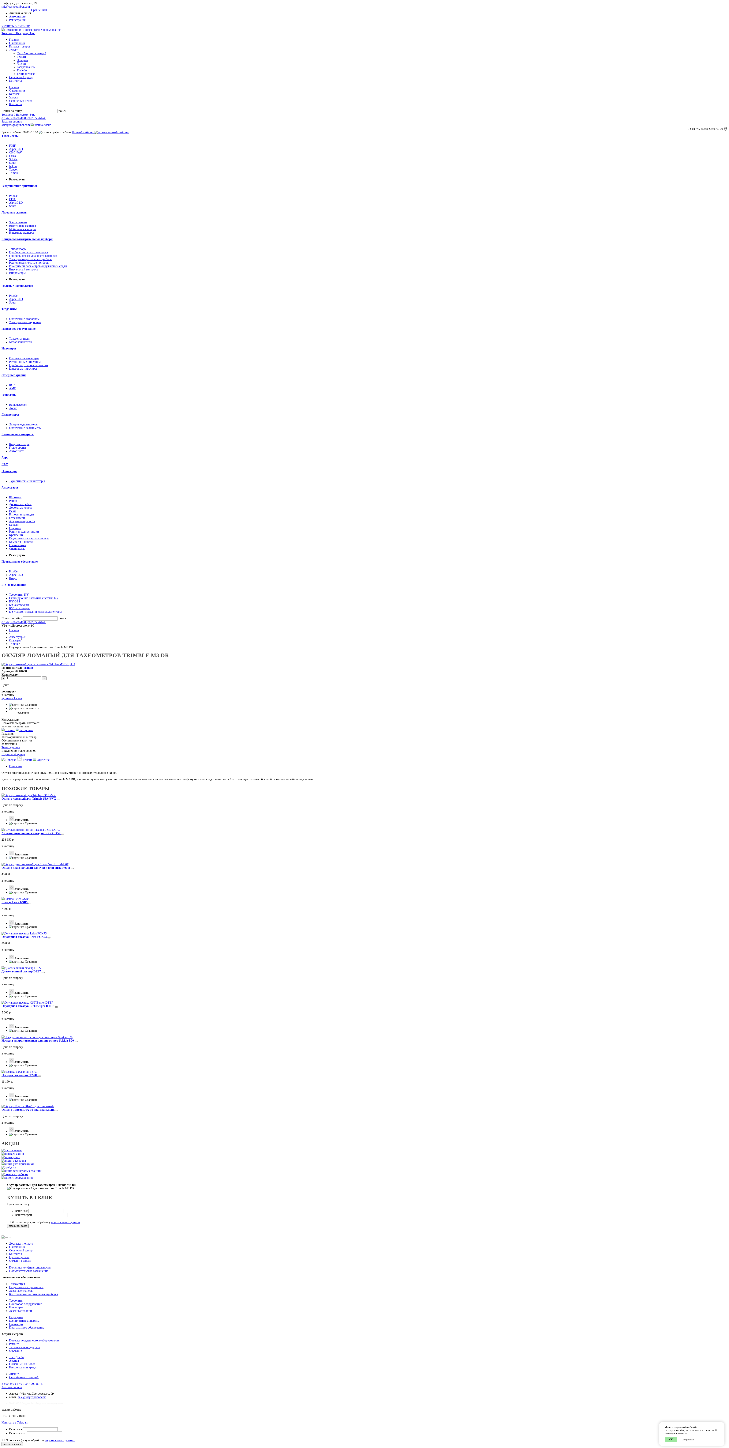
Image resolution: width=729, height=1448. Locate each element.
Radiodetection (18, 404)
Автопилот (16, 451)
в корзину (8, 811)
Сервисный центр (20, 77)
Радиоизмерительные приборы (29, 262)
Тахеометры (17, 1283)
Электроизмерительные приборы (30, 259)
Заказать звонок (12, 121)
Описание (15, 766)
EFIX (12, 199)
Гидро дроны (17, 447)
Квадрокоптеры (19, 444)
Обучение (43, 759)
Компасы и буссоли (21, 541)
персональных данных (65, 1222)
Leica (12, 155)
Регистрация (17, 19)
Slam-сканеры (18, 222)
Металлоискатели (20, 342)
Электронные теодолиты (25, 322)
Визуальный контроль (23, 269)
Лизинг (21, 63)
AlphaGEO (16, 149)
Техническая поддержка (24, 1347)
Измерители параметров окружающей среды (38, 266)
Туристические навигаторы (27, 481)
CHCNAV (15, 152)
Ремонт (21, 56)
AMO (12, 388)
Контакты (15, 80)
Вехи (12, 511)
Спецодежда (17, 548)
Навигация (16, 1324)
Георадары (16, 1317)
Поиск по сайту (12, 110)
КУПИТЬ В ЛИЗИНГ (16, 26)
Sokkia (13, 159)
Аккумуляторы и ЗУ (22, 521)
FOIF (12, 145)
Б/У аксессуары (19, 604)
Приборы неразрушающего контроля (33, 255)
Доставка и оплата (21, 1243)
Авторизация (17, 16)
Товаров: (18, 33)
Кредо (13, 578)
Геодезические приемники (26, 1287)
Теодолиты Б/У (19, 594)
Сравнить (30, 704)
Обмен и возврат (20, 1260)
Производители (19, 1257)
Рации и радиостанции (24, 531)
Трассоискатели (19, 338)
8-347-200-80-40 (33, 1383)
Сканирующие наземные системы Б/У (33, 598)
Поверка (22, 60)
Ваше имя (21, 1210)
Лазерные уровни (20, 1310)
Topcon (13, 169)
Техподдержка (26, 73)
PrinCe (13, 195)
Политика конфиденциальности (30, 1267)
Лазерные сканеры (21, 1290)
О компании (17, 43)
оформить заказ (18, 1225)
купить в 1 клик (12, 698)
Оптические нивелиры (24, 358)
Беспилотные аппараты (24, 1320)
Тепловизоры (17, 249)
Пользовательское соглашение (28, 1271)
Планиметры (17, 545)
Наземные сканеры (21, 232)
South (12, 162)
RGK (12, 385)
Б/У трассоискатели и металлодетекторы (35, 611)
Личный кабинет (83, 132)
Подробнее (688, 1439)
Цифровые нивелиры (23, 368)
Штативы (15, 497)
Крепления (16, 535)
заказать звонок (12, 1444)
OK (671, 1439)
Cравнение (39, 10)
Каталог (14, 94)
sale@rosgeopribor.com (16, 6)
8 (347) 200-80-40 (13, 118)
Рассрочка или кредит (23, 1367)
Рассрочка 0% (26, 67)
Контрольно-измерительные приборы (33, 1294)
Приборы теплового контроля (28, 252)
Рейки (13, 500)
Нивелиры (16, 1307)
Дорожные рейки (20, 504)
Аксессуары (17, 637)
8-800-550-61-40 (12, 1383)
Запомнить (31, 708)
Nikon (13, 166)
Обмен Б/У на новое (22, 1364)
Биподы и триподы (21, 514)
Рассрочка (26, 730)
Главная (14, 39)
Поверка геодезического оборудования (34, 1340)
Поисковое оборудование (25, 1304)
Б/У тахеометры (19, 608)
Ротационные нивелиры (25, 361)
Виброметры (17, 272)
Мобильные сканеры (22, 229)
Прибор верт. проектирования (28, 365)
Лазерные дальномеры (23, 424)
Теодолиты (16, 1300)
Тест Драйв (16, 1357)
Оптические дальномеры (25, 427)
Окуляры (15, 528)
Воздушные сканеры (22, 225)
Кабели (14, 524)
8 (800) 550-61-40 (35, 118)
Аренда (14, 1360)
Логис (13, 408)
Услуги (13, 49)
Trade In (22, 70)
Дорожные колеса (20, 507)
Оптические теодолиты (24, 318)
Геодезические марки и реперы (29, 538)
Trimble (13, 173)
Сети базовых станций (31, 53)
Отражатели (17, 517)
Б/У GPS (14, 601)
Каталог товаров (20, 46)
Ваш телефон (24, 1214)
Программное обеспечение (26, 1327)
